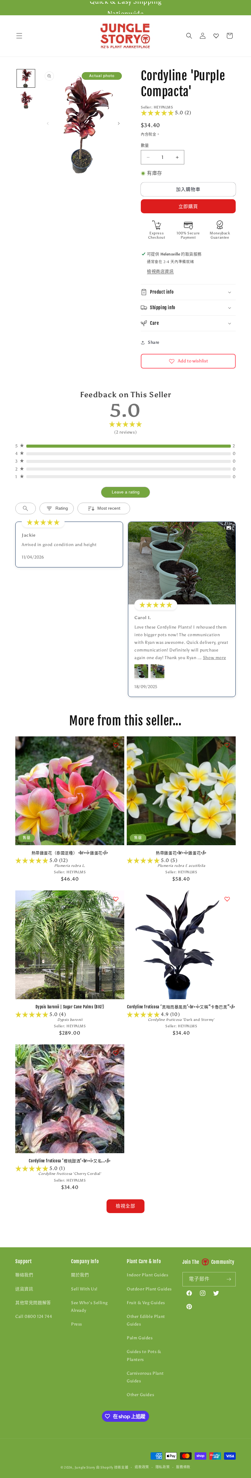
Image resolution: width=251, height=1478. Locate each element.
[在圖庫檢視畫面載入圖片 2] (26, 99)
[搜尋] (189, 35)
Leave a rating (126, 492)
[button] (19, 35)
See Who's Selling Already (89, 1306)
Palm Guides (140, 1337)
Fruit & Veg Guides (146, 1302)
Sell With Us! (84, 1289)
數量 (145, 145)
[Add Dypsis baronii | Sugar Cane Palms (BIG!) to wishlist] (115, 898)
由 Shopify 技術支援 (112, 1467)
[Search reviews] (25, 508)
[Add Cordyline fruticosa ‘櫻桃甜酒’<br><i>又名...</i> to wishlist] (115, 1052)
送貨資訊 (24, 1289)
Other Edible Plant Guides (146, 1320)
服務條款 (183, 1467)
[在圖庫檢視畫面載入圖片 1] (26, 78)
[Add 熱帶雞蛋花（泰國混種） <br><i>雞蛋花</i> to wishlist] (115, 744)
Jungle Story (85, 1467)
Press (76, 1324)
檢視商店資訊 (160, 271)
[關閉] (241, 36)
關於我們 (80, 1275)
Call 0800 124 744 (33, 1316)
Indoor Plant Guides (147, 1275)
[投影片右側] (119, 123)
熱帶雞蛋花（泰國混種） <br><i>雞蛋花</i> (70, 852)
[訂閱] (228, 1279)
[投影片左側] (47, 123)
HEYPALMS (163, 107)
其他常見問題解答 (33, 1302)
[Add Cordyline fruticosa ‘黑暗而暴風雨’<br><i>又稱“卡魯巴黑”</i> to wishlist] (227, 898)
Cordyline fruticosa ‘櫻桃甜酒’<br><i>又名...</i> (70, 1160)
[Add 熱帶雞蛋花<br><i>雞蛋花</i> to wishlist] (227, 744)
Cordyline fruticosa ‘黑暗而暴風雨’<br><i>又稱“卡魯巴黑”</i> (181, 1006)
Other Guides (140, 1394)
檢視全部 (125, 1206)
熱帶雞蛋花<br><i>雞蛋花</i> (181, 852)
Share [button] (153, 342)
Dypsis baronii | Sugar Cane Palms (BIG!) (70, 1006)
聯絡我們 (24, 1275)
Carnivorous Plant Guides (145, 1377)
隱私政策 (162, 1467)
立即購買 (188, 206)
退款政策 (142, 1467)
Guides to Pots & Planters (144, 1355)
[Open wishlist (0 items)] (216, 36)
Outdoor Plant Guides (149, 1289)
